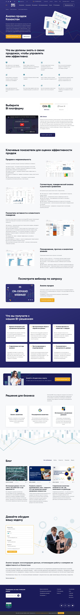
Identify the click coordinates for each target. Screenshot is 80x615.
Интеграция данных (43, 5)
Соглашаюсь (61, 613)
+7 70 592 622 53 (37, 1)
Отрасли (55, 1)
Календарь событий (66, 1)
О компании (46, 1)
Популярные (42, 595)
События (71, 593)
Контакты (72, 1)
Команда (71, 595)
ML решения (34, 5)
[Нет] (78, 613)
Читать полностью (10, 578)
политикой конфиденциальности (42, 613)
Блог (60, 1)
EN (28, 1)
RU (27, 1)
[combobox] (8, 533)
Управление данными (44, 593)
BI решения (21, 5)
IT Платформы (56, 5)
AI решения (28, 5)
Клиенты (51, 1)
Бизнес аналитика (44, 589)
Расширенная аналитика (45, 591)
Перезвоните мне (69, 5)
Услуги (50, 5)
